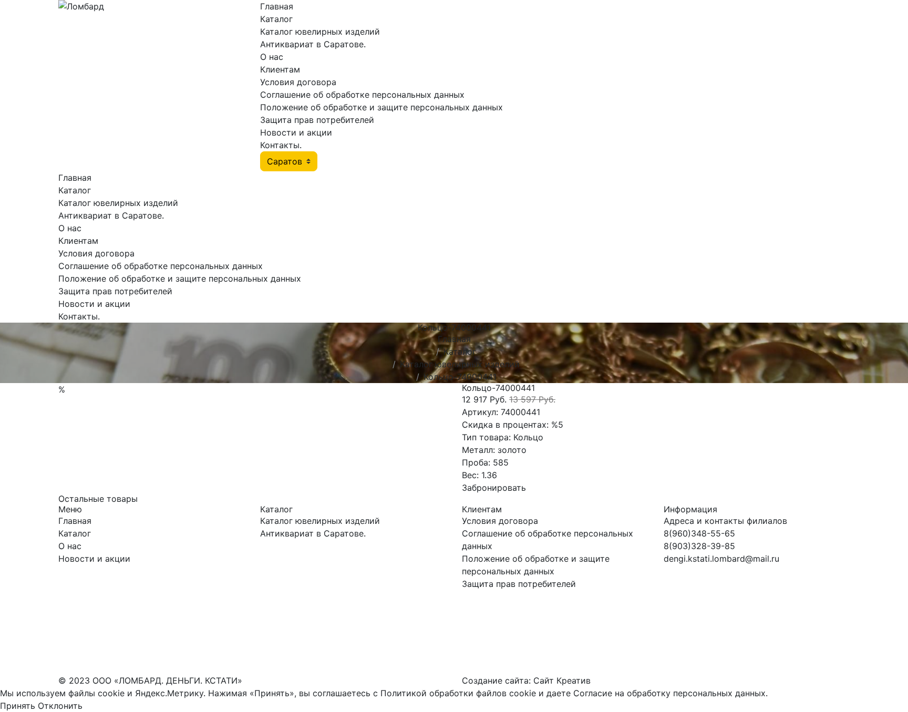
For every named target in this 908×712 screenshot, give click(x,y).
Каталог (276, 19)
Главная (276, 6)
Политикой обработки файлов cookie (458, 693)
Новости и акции (296, 132)
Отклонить (60, 705)
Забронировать (494, 487)
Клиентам (280, 69)
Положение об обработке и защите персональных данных (381, 107)
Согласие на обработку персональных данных (669, 693)
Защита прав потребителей (317, 120)
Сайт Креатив (562, 680)
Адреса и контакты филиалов (725, 520)
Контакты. (281, 145)
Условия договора (298, 82)
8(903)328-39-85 (699, 546)
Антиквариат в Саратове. (313, 44)
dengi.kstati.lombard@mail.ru (721, 558)
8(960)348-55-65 (699, 533)
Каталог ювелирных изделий (320, 31)
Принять (17, 705)
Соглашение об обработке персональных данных (362, 94)
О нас (271, 56)
